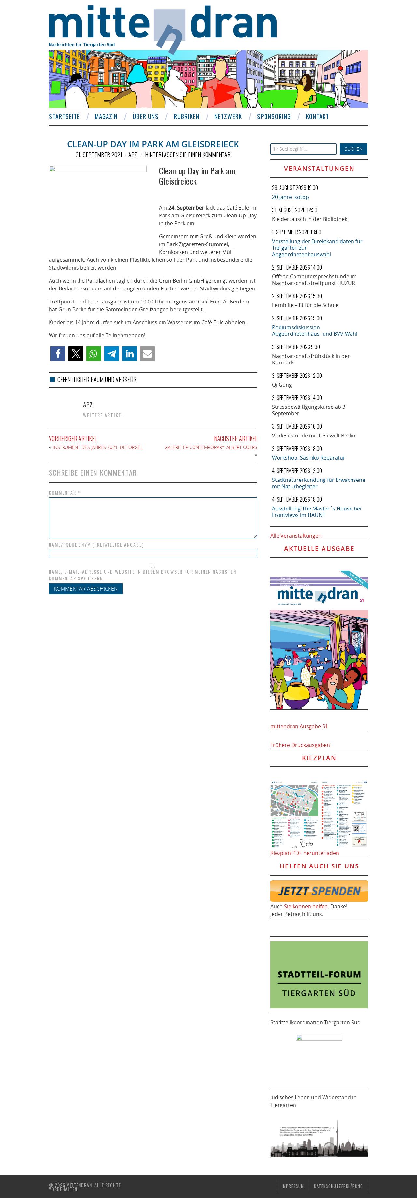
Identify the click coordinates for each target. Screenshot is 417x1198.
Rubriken (186, 116)
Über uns (146, 116)
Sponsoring (274, 116)
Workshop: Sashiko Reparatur (308, 457)
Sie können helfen (306, 906)
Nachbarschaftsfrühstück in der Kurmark (311, 359)
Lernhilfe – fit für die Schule (305, 305)
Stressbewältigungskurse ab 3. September (309, 410)
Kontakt (317, 116)
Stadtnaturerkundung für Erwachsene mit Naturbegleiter (318, 483)
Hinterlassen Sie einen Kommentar (188, 154)
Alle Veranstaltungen (296, 535)
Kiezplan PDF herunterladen (304, 853)
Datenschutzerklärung (338, 1186)
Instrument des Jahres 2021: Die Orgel (98, 447)
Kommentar (64, 492)
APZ (132, 154)
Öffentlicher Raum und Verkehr (97, 379)
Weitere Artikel (103, 415)
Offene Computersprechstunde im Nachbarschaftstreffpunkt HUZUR (314, 280)
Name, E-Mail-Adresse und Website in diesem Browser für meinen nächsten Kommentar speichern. (142, 575)
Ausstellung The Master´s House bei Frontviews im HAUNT (316, 512)
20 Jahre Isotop (290, 196)
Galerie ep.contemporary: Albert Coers (211, 447)
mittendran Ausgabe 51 (299, 726)
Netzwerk (228, 116)
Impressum (293, 1186)
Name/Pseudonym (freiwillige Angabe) (96, 544)
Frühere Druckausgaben (300, 744)
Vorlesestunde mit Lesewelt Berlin (313, 435)
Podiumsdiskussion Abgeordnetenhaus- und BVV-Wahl (314, 330)
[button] (57, 353)
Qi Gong (282, 384)
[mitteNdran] (168, 29)
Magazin (106, 116)
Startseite (64, 116)
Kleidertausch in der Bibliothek (309, 219)
